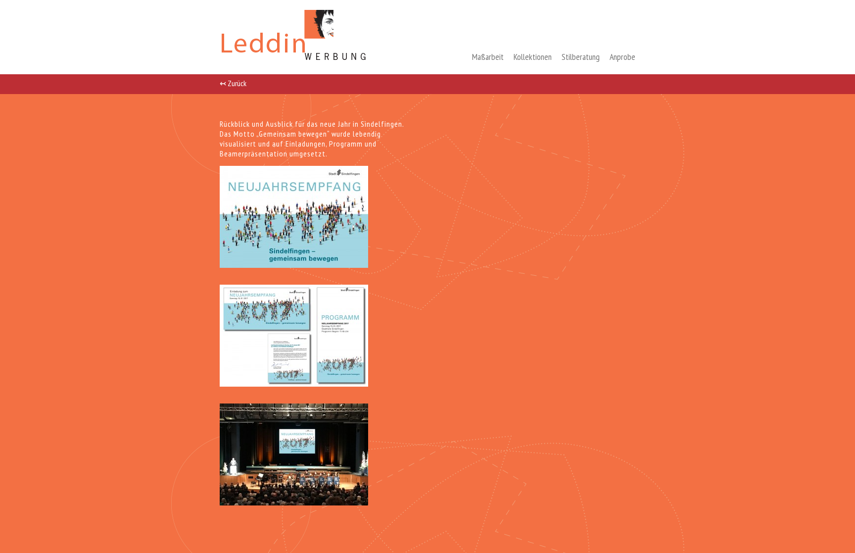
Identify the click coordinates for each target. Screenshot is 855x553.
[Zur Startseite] (295, 62)
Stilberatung (581, 56)
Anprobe (622, 56)
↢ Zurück (233, 82)
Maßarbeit (488, 56)
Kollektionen (533, 56)
